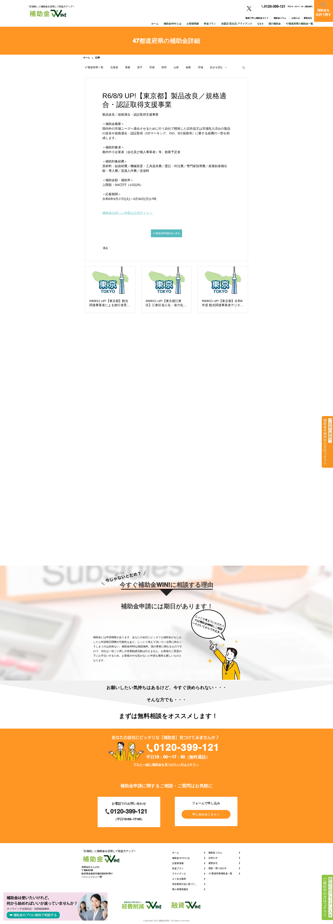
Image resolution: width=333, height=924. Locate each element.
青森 (127, 67)
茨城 (200, 67)
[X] (249, 8)
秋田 (164, 67)
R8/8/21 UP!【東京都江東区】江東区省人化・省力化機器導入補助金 (166, 303)
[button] (243, 67)
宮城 (152, 67)
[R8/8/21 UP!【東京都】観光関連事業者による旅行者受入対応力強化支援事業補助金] (110, 280)
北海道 (114, 67)
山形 (176, 67)
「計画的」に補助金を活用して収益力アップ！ (109, 851)
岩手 (139, 67)
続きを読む (216, 67)
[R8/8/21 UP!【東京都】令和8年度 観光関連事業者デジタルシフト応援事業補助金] (223, 280)
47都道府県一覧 (94, 67)
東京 (105, 247)
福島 (188, 67)
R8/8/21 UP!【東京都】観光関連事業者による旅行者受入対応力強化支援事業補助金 (109, 303)
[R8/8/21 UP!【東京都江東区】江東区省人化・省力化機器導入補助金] (167, 280)
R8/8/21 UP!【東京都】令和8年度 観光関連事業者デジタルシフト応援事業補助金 (222, 303)
